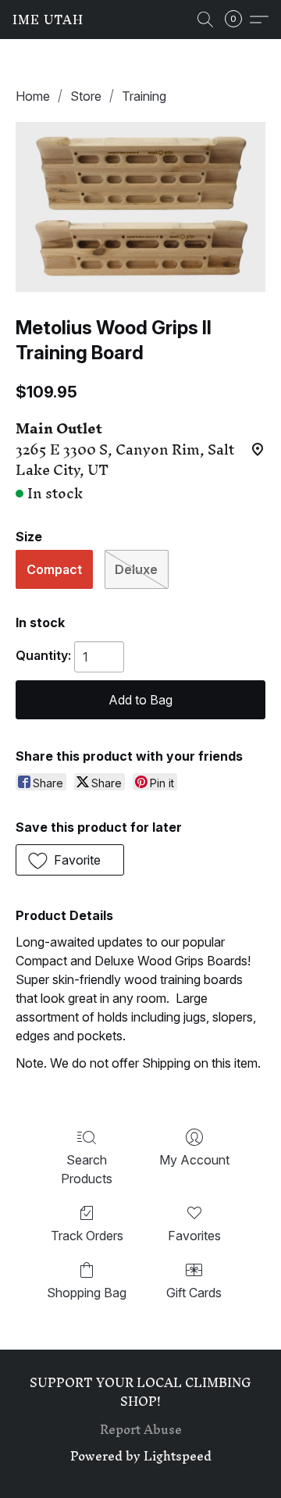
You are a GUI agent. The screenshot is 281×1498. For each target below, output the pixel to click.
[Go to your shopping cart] (238, 19)
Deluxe (136, 569)
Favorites (194, 1235)
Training (144, 96)
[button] (48, 19)
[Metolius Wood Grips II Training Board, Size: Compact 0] (140, 207)
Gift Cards (194, 1292)
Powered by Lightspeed (141, 1456)
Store (85, 96)
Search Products (86, 1169)
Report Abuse (141, 1429)
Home (33, 96)
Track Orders (87, 1235)
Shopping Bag (86, 1292)
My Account (194, 1160)
